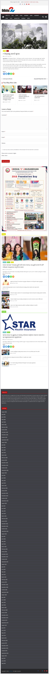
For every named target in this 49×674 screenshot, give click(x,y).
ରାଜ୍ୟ (13, 15)
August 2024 (4, 472)
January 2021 (4, 582)
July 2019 (3, 627)
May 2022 (4, 541)
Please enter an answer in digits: (9, 153)
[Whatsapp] (11, 74)
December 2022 (5, 523)
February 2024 (4, 488)
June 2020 (4, 599)
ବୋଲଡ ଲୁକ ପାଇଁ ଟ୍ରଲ (7, 78)
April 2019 (4, 635)
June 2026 (4, 417)
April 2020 (4, 605)
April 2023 (4, 513)
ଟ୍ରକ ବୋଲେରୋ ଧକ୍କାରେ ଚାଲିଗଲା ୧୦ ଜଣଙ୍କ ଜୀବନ (24, 96)
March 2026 (4, 424)
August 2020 (4, 594)
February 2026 (4, 427)
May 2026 (4, 419)
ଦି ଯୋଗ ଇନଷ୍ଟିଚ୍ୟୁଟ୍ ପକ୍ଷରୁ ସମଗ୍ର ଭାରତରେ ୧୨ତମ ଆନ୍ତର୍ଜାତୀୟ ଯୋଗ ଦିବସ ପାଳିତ (25, 351)
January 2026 (4, 429)
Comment (4, 115)
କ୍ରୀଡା (31, 15)
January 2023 (4, 521)
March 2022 (4, 546)
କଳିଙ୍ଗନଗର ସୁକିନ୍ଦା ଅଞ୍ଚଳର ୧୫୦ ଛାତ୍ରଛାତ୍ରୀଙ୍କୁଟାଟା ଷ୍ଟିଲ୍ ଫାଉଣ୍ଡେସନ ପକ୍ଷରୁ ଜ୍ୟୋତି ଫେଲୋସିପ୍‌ (28, 292)
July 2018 (3, 658)
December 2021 (5, 554)
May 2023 (4, 511)
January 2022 (4, 551)
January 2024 (4, 490)
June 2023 (4, 508)
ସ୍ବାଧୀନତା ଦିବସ (16, 18)
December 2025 (5, 432)
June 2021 (4, 569)
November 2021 (5, 556)
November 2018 (5, 648)
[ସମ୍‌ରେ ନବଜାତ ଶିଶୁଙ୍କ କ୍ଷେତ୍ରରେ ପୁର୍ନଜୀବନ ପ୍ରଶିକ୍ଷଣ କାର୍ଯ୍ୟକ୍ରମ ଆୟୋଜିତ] (5, 306)
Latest (12, 262)
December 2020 (5, 584)
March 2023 (4, 516)
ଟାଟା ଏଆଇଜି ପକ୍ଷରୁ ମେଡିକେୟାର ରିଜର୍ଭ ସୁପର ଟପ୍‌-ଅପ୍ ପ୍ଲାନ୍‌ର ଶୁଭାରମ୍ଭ (22, 362)
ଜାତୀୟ (21, 15)
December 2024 (5, 462)
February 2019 (4, 640)
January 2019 (4, 643)
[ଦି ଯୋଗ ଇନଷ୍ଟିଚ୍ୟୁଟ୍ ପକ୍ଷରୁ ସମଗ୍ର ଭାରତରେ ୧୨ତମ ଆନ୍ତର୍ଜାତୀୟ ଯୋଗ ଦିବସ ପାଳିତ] (5, 352)
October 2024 (4, 467)
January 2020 (4, 612)
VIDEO (11, 18)
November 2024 (5, 465)
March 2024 (4, 485)
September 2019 (5, 622)
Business (4, 262)
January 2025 (4, 460)
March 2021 (4, 577)
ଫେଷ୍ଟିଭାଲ (23, 18)
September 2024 (5, 470)
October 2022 (4, 528)
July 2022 (3, 536)
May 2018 (4, 663)
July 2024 (3, 475)
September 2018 (5, 653)
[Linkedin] (9, 74)
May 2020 (4, 602)
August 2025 (4, 442)
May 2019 (4, 632)
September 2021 (5, 561)
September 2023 (5, 500)
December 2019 (5, 615)
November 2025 (5, 434)
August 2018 (4, 655)
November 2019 (5, 617)
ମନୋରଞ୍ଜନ (26, 15)
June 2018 (4, 660)
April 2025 (4, 452)
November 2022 (5, 526)
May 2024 (4, 480)
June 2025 (4, 447)
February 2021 (4, 579)
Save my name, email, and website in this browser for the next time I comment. (21, 149)
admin (10, 56)
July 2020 (3, 597)
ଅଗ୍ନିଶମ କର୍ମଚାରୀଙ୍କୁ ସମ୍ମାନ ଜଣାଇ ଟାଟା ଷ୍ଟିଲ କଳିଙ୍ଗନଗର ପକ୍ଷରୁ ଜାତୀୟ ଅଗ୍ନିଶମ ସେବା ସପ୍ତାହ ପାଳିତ (21, 287)
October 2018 (4, 650)
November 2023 (5, 495)
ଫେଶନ (6, 18)
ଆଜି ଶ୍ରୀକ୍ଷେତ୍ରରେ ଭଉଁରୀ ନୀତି (39, 97)
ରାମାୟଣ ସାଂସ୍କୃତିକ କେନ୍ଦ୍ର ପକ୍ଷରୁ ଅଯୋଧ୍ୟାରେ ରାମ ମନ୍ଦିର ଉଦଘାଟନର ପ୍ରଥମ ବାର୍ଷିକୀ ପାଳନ (26, 299)
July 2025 (3, 444)
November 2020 (5, 587)
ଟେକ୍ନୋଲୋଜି (36, 15)
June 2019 (4, 630)
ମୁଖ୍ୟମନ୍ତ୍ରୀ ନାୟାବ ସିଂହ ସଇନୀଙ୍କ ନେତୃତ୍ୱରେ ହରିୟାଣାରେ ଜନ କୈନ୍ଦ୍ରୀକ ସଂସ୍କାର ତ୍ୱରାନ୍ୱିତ (26, 281)
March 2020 (4, 607)
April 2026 (4, 422)
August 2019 (4, 625)
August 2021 (4, 564)
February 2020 (4, 610)
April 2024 (4, 483)
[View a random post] (45, 16)
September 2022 (5, 531)
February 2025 (4, 457)
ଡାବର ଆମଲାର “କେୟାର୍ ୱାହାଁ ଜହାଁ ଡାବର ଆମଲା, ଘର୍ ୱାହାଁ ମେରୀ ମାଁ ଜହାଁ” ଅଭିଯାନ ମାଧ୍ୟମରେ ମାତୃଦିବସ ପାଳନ (23, 266)
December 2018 (5, 645)
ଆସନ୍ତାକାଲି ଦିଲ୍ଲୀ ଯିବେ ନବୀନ (40, 78)
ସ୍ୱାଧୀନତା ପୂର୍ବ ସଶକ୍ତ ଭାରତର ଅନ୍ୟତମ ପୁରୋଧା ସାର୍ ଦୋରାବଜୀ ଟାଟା (31, 2)
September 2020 (5, 592)
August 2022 (4, 533)
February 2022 (4, 549)
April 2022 (4, 544)
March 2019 (4, 638)
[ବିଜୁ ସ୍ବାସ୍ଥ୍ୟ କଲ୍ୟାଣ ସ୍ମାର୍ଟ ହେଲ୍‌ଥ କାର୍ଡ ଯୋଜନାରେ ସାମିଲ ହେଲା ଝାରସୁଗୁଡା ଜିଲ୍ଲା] (9, 86)
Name (3, 131)
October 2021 (4, 559)
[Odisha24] (3, 16)
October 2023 (4, 498)
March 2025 (4, 455)
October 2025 (4, 437)
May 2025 (4, 450)
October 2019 (4, 620)
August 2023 (4, 503)
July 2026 (3, 414)
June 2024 (4, 477)
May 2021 (4, 571)
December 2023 (5, 493)
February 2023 (4, 518)
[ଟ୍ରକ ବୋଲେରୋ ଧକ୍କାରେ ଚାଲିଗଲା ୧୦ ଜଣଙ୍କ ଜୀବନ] (24, 86)
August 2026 (4, 412)
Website (3, 143)
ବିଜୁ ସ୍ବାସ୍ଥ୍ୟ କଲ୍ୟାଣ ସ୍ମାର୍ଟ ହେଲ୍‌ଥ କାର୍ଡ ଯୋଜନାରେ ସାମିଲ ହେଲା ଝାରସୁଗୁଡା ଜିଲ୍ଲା (8, 97)
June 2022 (4, 538)
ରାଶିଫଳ (28, 18)
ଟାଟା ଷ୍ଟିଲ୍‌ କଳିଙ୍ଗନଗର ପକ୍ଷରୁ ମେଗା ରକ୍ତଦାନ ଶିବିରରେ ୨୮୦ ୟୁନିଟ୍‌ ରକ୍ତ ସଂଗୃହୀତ (17, 357)
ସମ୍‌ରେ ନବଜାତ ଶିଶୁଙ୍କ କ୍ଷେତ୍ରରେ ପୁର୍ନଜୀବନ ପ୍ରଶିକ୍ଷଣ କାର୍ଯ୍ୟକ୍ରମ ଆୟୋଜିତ (24, 305)
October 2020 (4, 589)
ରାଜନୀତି (16, 15)
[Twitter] (6, 74)
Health (8, 262)
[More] (13, 74)
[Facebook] (4, 74)
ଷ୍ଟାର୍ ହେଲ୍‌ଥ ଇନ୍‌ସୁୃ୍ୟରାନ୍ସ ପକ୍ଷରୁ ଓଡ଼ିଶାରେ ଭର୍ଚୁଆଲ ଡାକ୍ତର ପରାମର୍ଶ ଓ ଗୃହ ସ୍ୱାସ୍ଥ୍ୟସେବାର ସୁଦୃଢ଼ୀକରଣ (23, 336)
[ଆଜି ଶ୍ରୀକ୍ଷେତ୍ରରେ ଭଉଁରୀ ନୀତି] (40, 86)
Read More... (4, 403)
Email (3, 137)
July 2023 (3, 505)
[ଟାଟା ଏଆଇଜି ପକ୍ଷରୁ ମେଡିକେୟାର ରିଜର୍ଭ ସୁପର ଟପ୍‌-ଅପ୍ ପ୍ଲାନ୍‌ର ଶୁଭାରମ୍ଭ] (5, 363)
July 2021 (3, 566)
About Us (7, 15)
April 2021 (4, 574)
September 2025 (5, 439)
